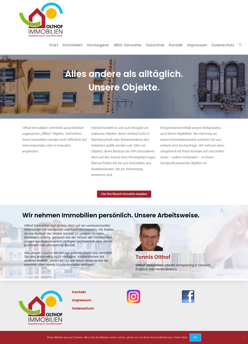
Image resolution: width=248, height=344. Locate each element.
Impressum (87, 300)
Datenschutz (83, 308)
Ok (195, 337)
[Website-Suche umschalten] (240, 45)
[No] (243, 337)
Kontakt (79, 292)
